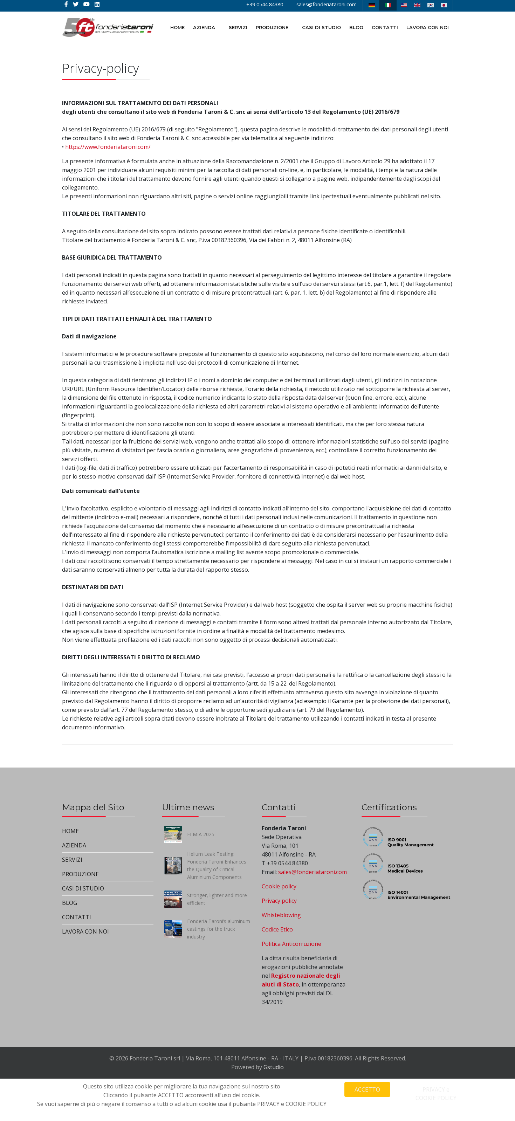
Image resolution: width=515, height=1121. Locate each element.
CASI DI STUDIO (321, 27)
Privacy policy (279, 901)
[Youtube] (86, 4)
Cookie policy (279, 886)
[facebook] (66, 4)
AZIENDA (204, 27)
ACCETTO (367, 1089)
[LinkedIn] (97, 4)
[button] (138, 845)
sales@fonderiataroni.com (326, 4)
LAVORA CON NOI (427, 27)
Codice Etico (277, 929)
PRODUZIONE (272, 27)
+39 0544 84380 (264, 4)
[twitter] (75, 4)
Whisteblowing (281, 915)
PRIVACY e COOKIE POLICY (436, 1094)
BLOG (356, 27)
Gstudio (273, 1067)
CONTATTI (385, 27)
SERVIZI (238, 27)
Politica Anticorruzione (291, 944)
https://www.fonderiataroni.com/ (108, 147)
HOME (177, 27)
